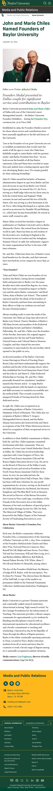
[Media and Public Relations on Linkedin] (17, 683)
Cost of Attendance (11, 764)
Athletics (7, 731)
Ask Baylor (8, 735)
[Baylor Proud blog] (11, 781)
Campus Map (9, 746)
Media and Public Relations (20, 10)
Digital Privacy (9, 768)
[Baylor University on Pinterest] (36, 781)
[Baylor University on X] (26, 781)
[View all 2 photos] (26, 65)
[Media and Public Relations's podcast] (11, 683)
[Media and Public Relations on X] (5, 683)
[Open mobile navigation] (50, 3)
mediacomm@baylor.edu (19, 701)
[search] (44, 3)
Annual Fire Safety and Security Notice (12, 759)
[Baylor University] (15, 3)
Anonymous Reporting (12, 755)
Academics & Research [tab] (35, 723)
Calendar (7, 742)
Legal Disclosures (10, 772)
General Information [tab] (13, 723)
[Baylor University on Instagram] (21, 781)
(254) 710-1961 (14, 706)
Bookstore (7, 739)
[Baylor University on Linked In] (31, 781)
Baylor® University (24, 785)
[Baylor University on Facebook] (16, 781)
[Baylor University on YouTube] (41, 781)
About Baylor (8, 727)
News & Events (38, 15)
